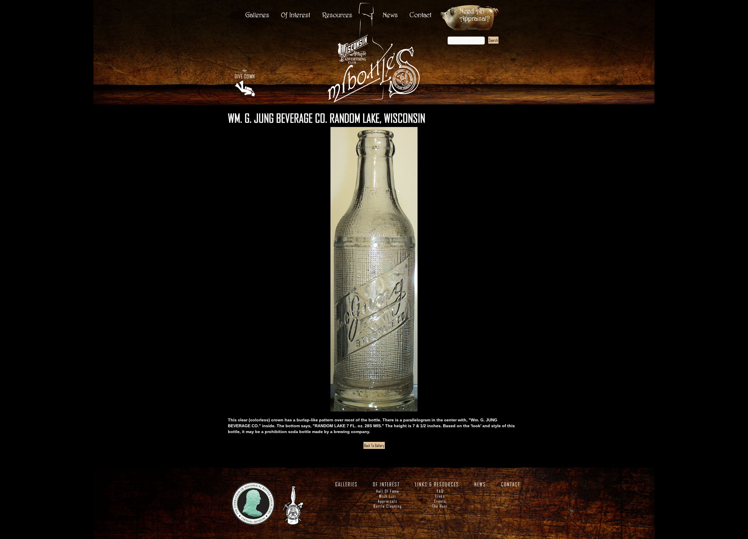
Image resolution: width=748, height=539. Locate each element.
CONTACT (510, 484)
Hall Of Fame (387, 491)
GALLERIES (346, 484)
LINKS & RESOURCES (437, 484)
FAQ (440, 491)
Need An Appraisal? (475, 15)
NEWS (480, 484)
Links (440, 496)
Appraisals (387, 501)
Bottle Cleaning (387, 506)
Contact (421, 15)
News (390, 15)
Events (440, 501)
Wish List (387, 496)
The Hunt (440, 506)
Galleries (257, 15)
